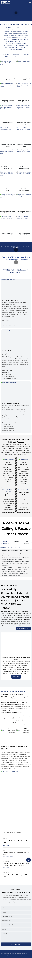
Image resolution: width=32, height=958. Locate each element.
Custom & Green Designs (23, 493)
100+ (25, 728)
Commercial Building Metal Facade (24, 145)
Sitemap (24, 955)
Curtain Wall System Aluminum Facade (7, 234)
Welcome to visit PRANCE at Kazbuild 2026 (15, 842)
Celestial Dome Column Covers (7, 189)
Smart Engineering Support (10, 403)
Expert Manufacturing (23, 463)
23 (9, 728)
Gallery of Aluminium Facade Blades (24, 234)
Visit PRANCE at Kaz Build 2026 (12, 832)
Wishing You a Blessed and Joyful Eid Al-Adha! (15, 876)
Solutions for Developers (10, 300)
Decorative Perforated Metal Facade (7, 145)
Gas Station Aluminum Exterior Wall (8, 123)
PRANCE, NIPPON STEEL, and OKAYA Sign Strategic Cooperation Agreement (16, 864)
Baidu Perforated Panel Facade (24, 78)
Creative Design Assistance (10, 351)
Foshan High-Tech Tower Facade (24, 101)
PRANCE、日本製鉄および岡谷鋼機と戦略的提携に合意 (16, 853)
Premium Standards (8, 463)
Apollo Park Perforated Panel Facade (8, 101)
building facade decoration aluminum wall (7, 211)
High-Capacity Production (8, 495)
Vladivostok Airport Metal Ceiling (24, 123)
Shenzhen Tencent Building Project (7, 78)
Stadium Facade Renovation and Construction (24, 189)
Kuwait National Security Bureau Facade (7, 167)
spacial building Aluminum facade (24, 211)
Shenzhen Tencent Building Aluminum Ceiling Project (16, 658)
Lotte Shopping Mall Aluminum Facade (24, 167)
